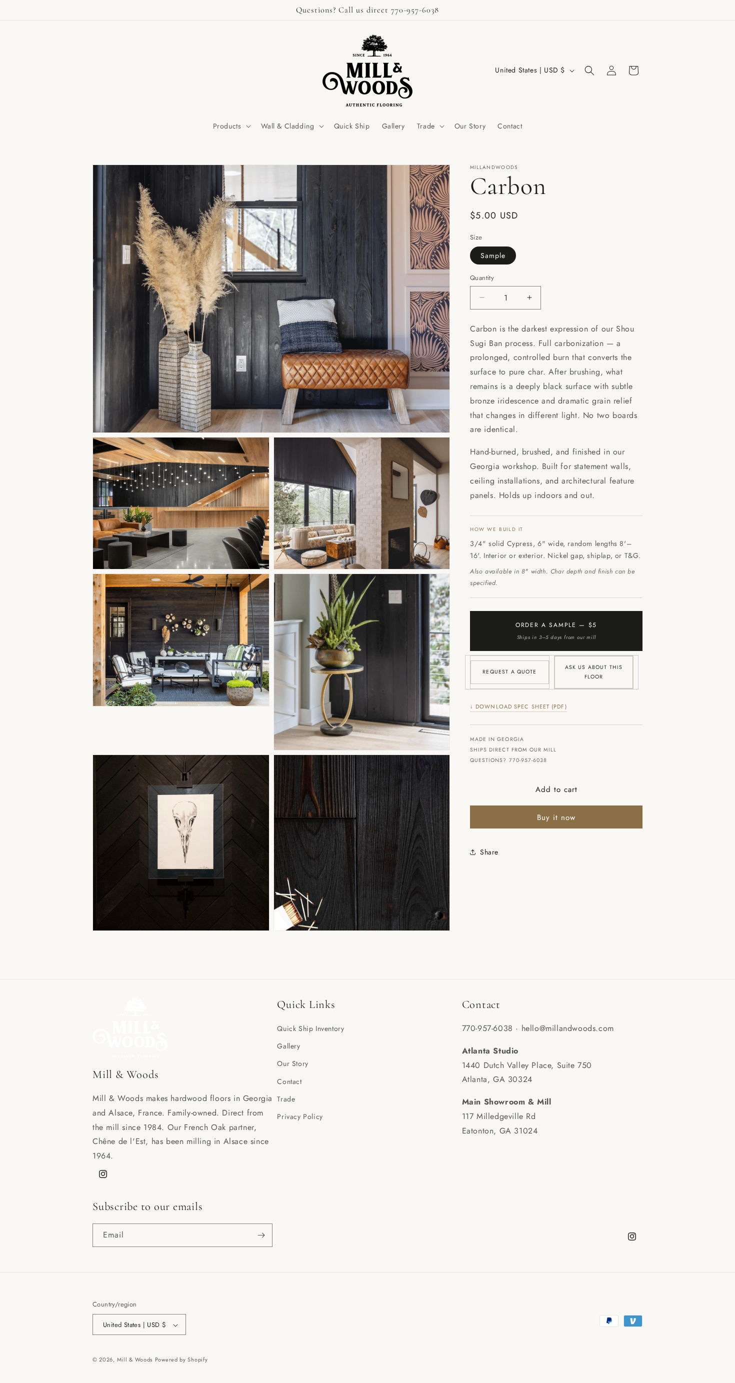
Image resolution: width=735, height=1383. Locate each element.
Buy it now (556, 817)
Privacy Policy (299, 1117)
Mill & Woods (134, 1360)
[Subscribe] (261, 1235)
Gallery (288, 1046)
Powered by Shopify (181, 1360)
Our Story (292, 1064)
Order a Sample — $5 (556, 630)
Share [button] (489, 852)
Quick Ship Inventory (310, 1029)
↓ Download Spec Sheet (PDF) (518, 706)
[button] (231, 126)
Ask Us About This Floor (594, 672)
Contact (289, 1081)
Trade (286, 1099)
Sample (493, 255)
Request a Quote (509, 672)
